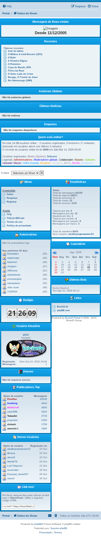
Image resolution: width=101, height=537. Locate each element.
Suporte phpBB (58, 528)
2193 (44, 420)
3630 (44, 407)
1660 (44, 428)
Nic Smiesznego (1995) (20, 80)
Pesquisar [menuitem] (12, 198)
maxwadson (13, 283)
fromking (12, 403)
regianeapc (13, 258)
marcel (10, 478)
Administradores (23, 159)
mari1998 (12, 411)
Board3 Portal (72, 317)
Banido (76, 163)
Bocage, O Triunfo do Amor (23, 77)
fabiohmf (12, 262)
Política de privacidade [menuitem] (19, 225)
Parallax (12, 399)
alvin (26, 334)
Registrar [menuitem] (12, 202)
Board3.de (62, 306)
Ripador (78, 159)
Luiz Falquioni (14, 465)
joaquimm (12, 420)
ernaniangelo (14, 279)
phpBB (38, 524)
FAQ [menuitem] (9, 214)
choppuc (12, 266)
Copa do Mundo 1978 (19, 67)
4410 (44, 403)
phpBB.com (63, 310)
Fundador (57, 163)
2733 (44, 416)
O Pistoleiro (14, 64)
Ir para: (5, 172)
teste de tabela (15, 51)
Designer (45, 163)
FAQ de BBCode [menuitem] (15, 218)
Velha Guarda (31, 163)
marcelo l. (13, 428)
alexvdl (11, 457)
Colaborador (66, 159)
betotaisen (13, 253)
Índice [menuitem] (10, 194)
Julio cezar (13, 287)
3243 (44, 411)
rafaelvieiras (13, 274)
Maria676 (12, 461)
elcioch (11, 424)
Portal (6, 13)
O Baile (12, 57)
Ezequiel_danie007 (17, 474)
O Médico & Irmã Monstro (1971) (25, 54)
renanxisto (13, 470)
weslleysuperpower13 (19, 449)
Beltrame (52, 156)
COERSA (12, 291)
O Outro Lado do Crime (20, 74)
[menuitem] (7, 6)
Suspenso (87, 163)
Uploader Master (11, 163)
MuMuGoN (13, 407)
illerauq (11, 453)
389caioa (12, 270)
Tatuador (12, 416)
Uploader (90, 159)
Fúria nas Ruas (16, 71)
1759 (44, 424)
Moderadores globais (46, 159)
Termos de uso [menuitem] (15, 222)
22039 (43, 399)
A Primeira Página (17, 61)
